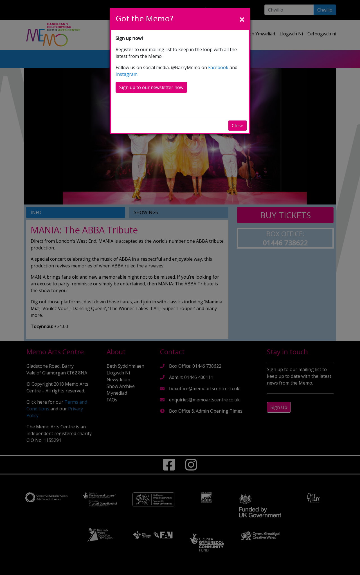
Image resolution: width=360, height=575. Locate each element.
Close (237, 125)
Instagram (127, 74)
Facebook (218, 67)
